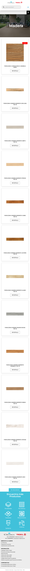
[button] (28, 7)
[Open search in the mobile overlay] (11, 7)
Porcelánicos (21, 508)
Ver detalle (15, 71)
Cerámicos (8, 517)
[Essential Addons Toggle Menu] (28, 12)
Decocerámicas (22, 517)
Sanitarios (8, 528)
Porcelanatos (8, 508)
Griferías (21, 527)
